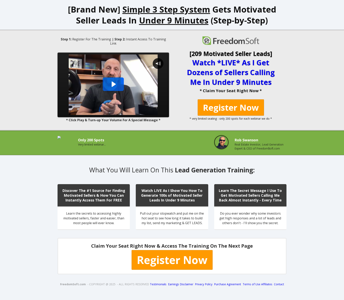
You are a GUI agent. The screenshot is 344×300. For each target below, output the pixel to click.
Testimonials (158, 284)
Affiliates (266, 284)
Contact (279, 284)
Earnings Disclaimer (180, 284)
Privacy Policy (203, 284)
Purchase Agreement (227, 284)
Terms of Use (252, 284)
